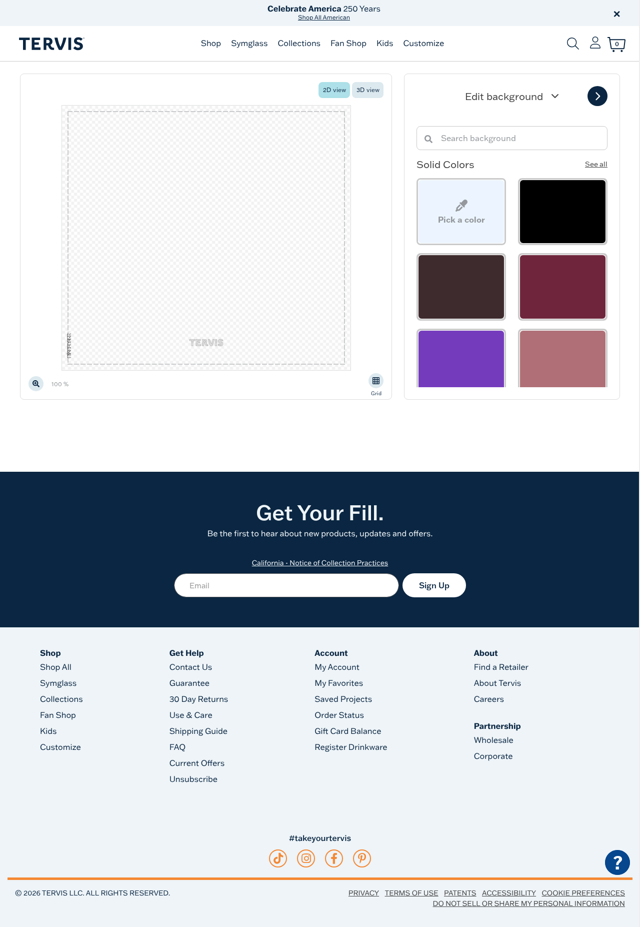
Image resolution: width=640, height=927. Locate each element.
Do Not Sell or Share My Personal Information (529, 903)
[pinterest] (362, 858)
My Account (337, 667)
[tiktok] (278, 858)
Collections (299, 44)
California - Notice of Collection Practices (320, 562)
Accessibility (509, 892)
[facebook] (334, 858)
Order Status (339, 715)
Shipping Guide (199, 731)
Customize (423, 44)
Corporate (493, 756)
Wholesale (494, 740)
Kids (384, 44)
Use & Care (191, 715)
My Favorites (338, 683)
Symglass (249, 44)
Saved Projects (343, 699)
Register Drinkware (350, 747)
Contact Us (191, 667)
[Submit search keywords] (573, 44)
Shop (211, 44)
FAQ (178, 747)
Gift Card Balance (347, 731)
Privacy (363, 892)
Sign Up (434, 585)
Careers (489, 699)
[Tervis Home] (51, 44)
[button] (434, 13)
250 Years (324, 13)
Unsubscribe (194, 779)
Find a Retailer (501, 667)
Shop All (56, 667)
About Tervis (498, 683)
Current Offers (197, 763)
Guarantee (190, 683)
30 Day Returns (199, 699)
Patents (460, 892)
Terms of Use (411, 892)
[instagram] (306, 858)
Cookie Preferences (583, 892)
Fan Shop (348, 44)
